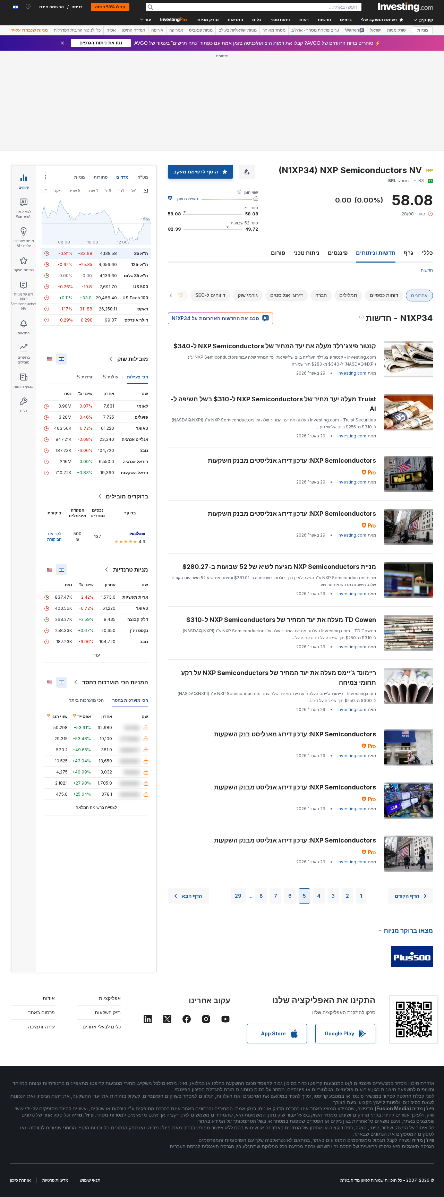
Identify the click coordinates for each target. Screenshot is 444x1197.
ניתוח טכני (306, 252)
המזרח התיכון (133, 30)
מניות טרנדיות (130, 569)
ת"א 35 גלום (136, 275)
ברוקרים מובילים (127, 496)
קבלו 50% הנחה (110, 7)
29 (238, 896)
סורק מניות (208, 19)
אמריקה (176, 30)
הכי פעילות (137, 376)
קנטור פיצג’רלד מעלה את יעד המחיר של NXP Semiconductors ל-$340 (274, 346)
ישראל (375, 30)
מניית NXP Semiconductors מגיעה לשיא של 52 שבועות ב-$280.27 (279, 566)
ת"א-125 (139, 264)
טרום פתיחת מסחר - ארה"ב (315, 30)
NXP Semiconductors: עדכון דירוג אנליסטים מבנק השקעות (292, 460)
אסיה (111, 30)
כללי (427, 252)
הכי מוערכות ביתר (86, 700)
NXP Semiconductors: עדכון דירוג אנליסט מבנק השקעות (295, 787)
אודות (49, 998)
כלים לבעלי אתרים (102, 1026)
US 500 (140, 286)
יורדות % (85, 376)
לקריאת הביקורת (54, 536)
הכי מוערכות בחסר (130, 700)
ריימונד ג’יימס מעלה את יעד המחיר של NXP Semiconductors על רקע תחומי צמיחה (278, 677)
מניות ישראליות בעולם (238, 30)
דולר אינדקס (136, 320)
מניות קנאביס (201, 30)
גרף (408, 252)
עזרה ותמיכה (41, 1026)
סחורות (101, 177)
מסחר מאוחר (274, 30)
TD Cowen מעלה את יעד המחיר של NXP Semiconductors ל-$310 (281, 619)
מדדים (122, 177)
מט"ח (142, 177)
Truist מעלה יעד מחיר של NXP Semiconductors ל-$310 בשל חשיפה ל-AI (273, 403)
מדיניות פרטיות (55, 1180)
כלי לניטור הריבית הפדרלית (77, 30)
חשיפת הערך (187, 198)
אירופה (157, 30)
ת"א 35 (141, 253)
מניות (422, 30)
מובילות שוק (132, 359)
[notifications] (28, 6)
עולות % (110, 376)
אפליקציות (110, 998)
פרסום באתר (41, 1012)
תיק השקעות (108, 1012)
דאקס (142, 308)
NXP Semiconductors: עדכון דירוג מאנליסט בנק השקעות (295, 734)
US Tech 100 (135, 297)
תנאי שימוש (90, 1180)
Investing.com (352, 373)
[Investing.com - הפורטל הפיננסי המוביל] (405, 7)
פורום (278, 252)
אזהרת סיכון (20, 1180)
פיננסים (338, 252)
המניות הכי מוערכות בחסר (115, 682)
